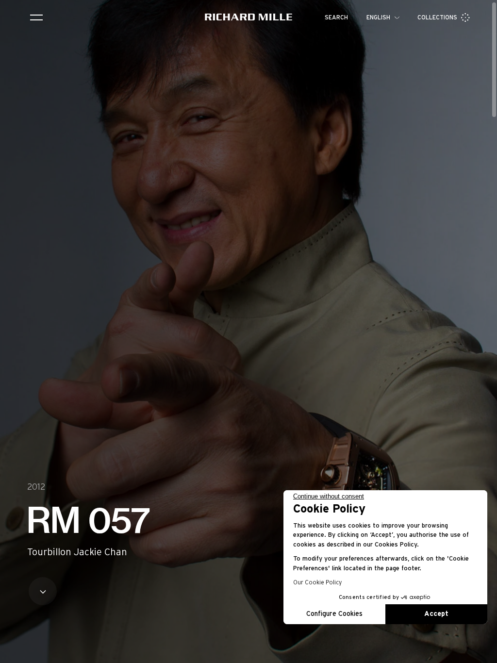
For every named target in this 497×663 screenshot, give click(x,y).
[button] (482, 652)
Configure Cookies (334, 614)
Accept (436, 614)
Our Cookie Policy (317, 582)
